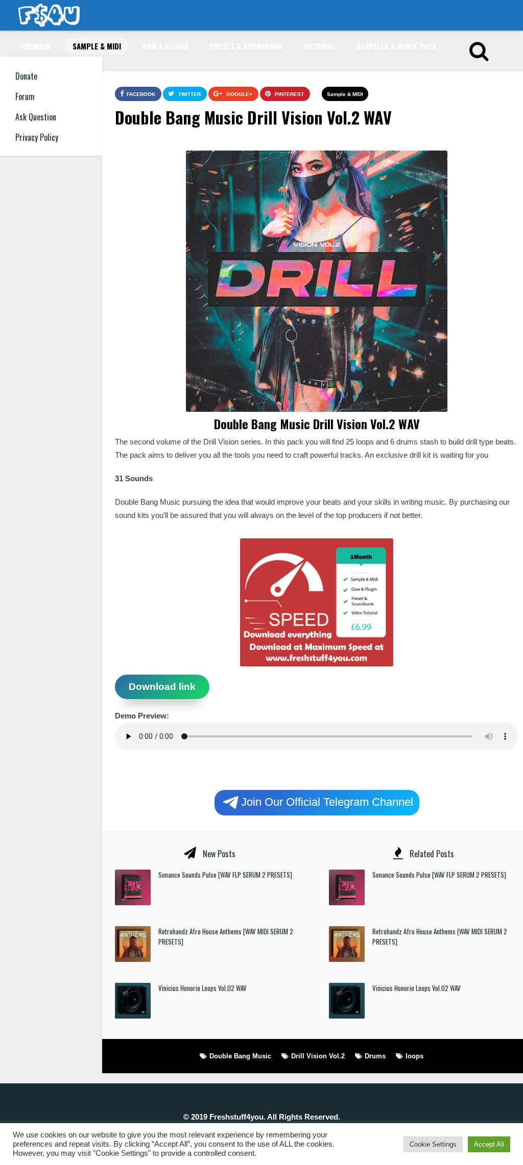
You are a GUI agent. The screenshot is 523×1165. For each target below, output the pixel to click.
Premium (35, 46)
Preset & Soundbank (246, 46)
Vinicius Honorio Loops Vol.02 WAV (202, 988)
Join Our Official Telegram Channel (327, 801)
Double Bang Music (240, 1056)
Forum (25, 96)
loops (414, 1056)
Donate (26, 76)
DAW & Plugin (165, 46)
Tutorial (319, 46)
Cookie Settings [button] (433, 1144)
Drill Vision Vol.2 (318, 1056)
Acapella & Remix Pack (396, 46)
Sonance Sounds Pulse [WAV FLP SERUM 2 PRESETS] (225, 875)
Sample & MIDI (97, 46)
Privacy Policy (36, 137)
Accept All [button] (489, 1144)
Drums (375, 1056)
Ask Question (35, 117)
